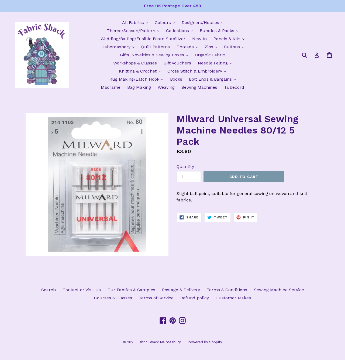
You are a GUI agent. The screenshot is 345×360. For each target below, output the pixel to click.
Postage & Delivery (181, 289)
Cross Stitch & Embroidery (198, 71)
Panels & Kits (230, 38)
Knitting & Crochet (141, 71)
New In (199, 38)
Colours (166, 22)
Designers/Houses (204, 22)
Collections (181, 30)
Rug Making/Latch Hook (137, 79)
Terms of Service (156, 297)
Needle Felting (216, 63)
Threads (189, 46)
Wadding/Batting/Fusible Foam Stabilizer (143, 38)
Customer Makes (233, 297)
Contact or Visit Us (82, 289)
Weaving (166, 87)
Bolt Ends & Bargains (214, 79)
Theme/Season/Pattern (134, 30)
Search (48, 289)
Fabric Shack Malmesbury (159, 342)
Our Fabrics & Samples (131, 289)
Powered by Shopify (205, 342)
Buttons (235, 46)
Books (176, 79)
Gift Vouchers (177, 63)
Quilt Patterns (155, 46)
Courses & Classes (113, 297)
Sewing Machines (199, 87)
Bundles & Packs (220, 30)
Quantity (185, 166)
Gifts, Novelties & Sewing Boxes (155, 54)
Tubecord (234, 87)
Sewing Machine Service (279, 289)
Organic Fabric (210, 54)
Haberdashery (119, 46)
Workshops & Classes (135, 63)
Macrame (110, 87)
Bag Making (139, 87)
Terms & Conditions (227, 289)
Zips (212, 46)
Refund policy (194, 297)
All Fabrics (136, 22)
